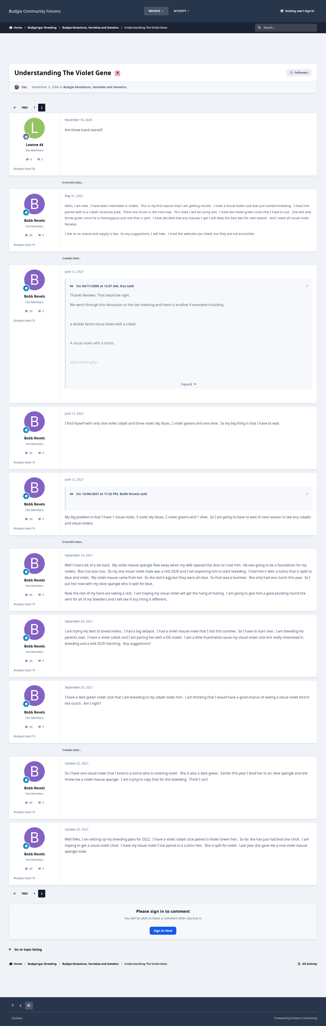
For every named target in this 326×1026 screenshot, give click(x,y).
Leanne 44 (34, 144)
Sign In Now (163, 930)
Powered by (296, 1018)
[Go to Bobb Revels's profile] (34, 204)
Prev (25, 107)
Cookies (17, 1018)
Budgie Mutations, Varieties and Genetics (94, 87)
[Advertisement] (163, 48)
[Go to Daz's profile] (16, 87)
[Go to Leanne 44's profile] (34, 128)
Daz (24, 87)
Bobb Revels (34, 220)
